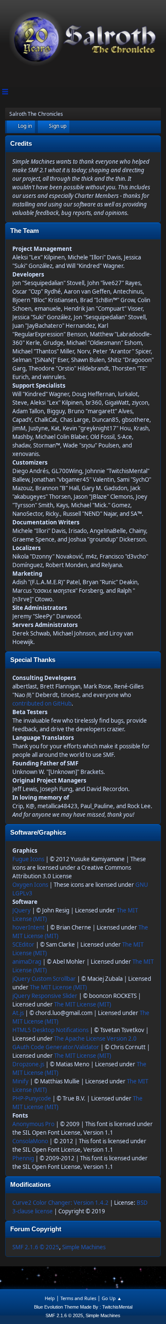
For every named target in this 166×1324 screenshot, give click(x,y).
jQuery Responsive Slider (44, 996)
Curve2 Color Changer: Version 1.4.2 (60, 1202)
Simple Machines (84, 1247)
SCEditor (23, 944)
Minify (20, 1081)
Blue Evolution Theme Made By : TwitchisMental (83, 1306)
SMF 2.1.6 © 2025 (35, 1247)
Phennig (23, 1158)
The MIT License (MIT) (58, 987)
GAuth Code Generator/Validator (55, 1047)
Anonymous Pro (33, 1124)
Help (50, 1298)
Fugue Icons (28, 859)
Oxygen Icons (30, 885)
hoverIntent (28, 927)
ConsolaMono (30, 1141)
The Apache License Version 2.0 (95, 1038)
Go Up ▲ (112, 1298)
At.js (18, 1013)
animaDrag (26, 961)
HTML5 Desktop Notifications (50, 1030)
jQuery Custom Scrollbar (44, 979)
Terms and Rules (78, 1298)
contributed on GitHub (42, 703)
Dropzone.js (28, 1064)
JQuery (21, 910)
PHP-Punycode (31, 1098)
